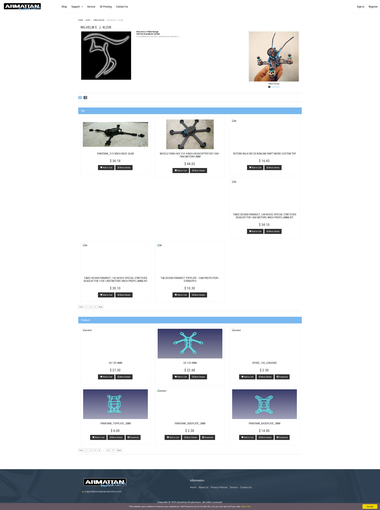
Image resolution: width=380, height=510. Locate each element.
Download (283, 377)
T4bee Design (98, 20)
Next (100, 307)
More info (246, 506)
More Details (124, 167)
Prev (81, 307)
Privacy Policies (219, 487)
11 (113, 450)
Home (80, 20)
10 (108, 450)
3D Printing (106, 6)
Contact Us (122, 6)
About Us (203, 487)
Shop (64, 6)
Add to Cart (107, 167)
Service (91, 6)
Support (76, 6)
